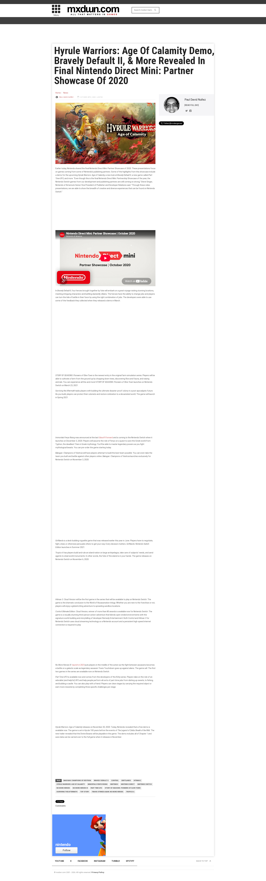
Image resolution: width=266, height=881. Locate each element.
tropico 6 (130, 792)
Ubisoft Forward (106, 437)
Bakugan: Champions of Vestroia (77, 780)
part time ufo (96, 788)
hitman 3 (137, 780)
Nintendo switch (144, 784)
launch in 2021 (78, 665)
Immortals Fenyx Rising (97, 784)
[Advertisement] (105, 484)
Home (58, 93)
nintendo (114, 784)
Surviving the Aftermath (67, 792)
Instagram (99, 861)
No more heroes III (80, 788)
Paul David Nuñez (66, 97)
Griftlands (126, 780)
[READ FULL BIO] (192, 105)
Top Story (84, 792)
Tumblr (116, 861)
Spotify (130, 861)
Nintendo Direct (128, 784)
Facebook (83, 861)
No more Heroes (63, 788)
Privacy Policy (97, 872)
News (65, 93)
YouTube (59, 861)
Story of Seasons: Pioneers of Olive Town (122, 788)
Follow (66, 850)
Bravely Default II (101, 780)
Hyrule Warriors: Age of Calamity (71, 784)
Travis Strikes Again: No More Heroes (107, 792)
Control (114, 780)
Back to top (202, 861)
